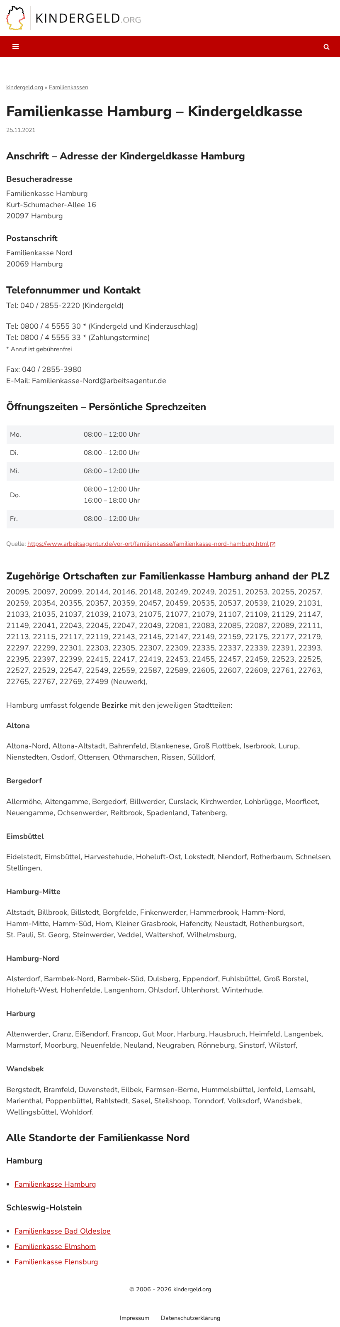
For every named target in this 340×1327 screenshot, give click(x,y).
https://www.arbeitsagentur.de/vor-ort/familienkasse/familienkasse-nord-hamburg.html (148, 544)
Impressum (134, 1318)
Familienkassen (68, 87)
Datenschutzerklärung (190, 1318)
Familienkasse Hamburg (55, 1184)
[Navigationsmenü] (15, 46)
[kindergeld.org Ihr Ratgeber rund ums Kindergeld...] (73, 18)
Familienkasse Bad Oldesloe (63, 1231)
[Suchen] (326, 47)
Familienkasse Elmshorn (55, 1246)
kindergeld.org (24, 87)
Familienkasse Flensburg (56, 1262)
